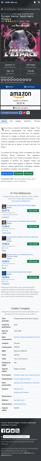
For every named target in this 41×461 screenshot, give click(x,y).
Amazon (5, 217)
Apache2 (27, 453)
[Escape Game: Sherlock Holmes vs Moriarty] (4, 239)
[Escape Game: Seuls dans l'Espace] (20, 42)
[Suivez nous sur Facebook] (3, 432)
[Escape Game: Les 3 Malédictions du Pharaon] (4, 257)
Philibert (5, 283)
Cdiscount (6, 233)
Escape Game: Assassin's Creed (23, 14)
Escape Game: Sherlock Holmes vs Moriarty (22, 237)
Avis (11, 121)
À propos (13, 425)
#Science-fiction (7, 173)
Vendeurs (27, 121)
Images (18, 121)
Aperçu (4, 121)
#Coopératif (18, 173)
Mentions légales (14, 423)
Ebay (4, 250)
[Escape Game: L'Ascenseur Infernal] (4, 222)
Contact (4, 423)
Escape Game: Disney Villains (17, 272)
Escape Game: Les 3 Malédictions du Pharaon (20, 255)
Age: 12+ (10, 71)
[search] (39, 2)
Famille (31, 71)
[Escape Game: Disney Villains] (4, 273)
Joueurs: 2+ (10, 65)
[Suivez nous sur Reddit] (13, 432)
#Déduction (28, 173)
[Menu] (2, 2)
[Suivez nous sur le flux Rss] (17, 432)
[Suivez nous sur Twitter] (8, 432)
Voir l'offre (33, 211)
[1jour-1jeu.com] (17, 2)
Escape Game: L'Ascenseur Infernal (19, 221)
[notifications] (35, 2)
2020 (2, 21)
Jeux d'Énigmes (10, 9)
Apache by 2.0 (6, 455)
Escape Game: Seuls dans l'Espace (17, 17)
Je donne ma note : (7, 77)
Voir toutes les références (20, 201)
